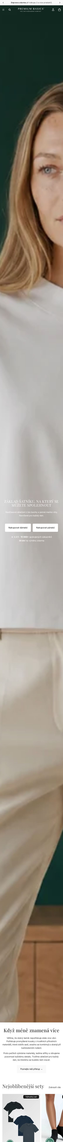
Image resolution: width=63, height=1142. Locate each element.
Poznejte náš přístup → (31, 1069)
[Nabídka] (3, 9)
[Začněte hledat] (9, 9)
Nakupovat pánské (45, 527)
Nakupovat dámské (17, 527)
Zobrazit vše (55, 1087)
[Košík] (59, 9)
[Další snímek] (57, 1139)
